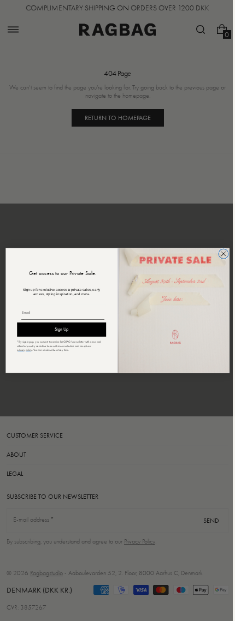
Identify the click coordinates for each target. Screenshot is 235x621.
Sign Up (57, 329)
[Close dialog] (219, 254)
